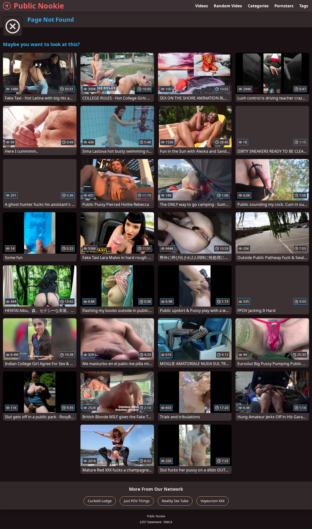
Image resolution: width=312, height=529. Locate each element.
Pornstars (283, 6)
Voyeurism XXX (212, 501)
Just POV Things (137, 501)
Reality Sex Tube (175, 501)
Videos (201, 6)
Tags (303, 6)
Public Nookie (39, 6)
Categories (258, 6)
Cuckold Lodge (100, 501)
